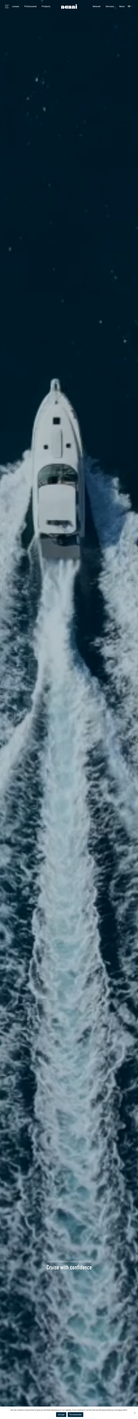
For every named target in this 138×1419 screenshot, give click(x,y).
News (122, 6)
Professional (30, 6)
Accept (61, 1415)
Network (97, 6)
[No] (134, 1413)
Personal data (75, 1415)
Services (110, 6)
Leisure (15, 6)
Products (46, 6)
